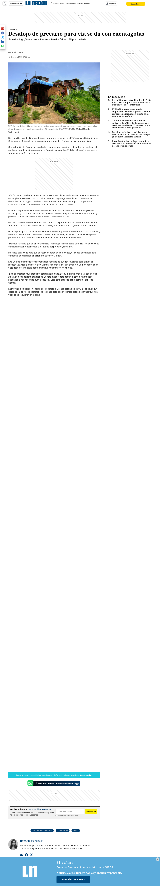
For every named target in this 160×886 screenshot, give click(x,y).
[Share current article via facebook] (3, 32)
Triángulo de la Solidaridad (42, 830)
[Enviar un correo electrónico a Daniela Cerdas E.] (21, 854)
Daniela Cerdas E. (17, 52)
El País (80, 3)
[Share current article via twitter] (3, 37)
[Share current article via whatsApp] (3, 46)
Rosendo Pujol (63, 830)
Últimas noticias (57, 3)
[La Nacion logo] (36, 3)
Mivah (75, 830)
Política (87, 3)
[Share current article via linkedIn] (3, 41)
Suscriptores (71, 3)
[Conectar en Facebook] (26, 854)
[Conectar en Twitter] (31, 854)
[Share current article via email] (3, 28)
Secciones (14, 3)
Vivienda (12, 29)
